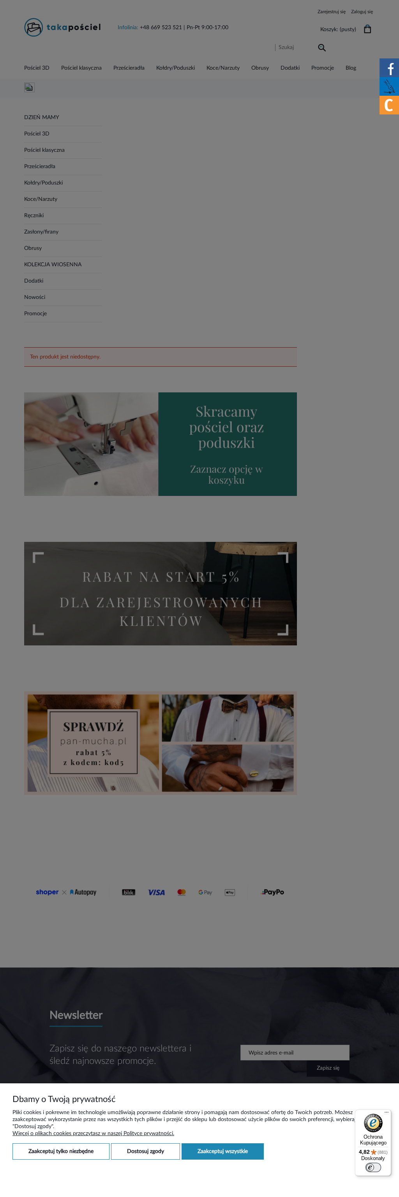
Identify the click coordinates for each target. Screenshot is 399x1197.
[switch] (373, 1167)
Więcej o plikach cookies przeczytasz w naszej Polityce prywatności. (93, 1133)
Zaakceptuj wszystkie (223, 1151)
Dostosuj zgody (145, 1151)
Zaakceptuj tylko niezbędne (61, 1151)
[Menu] (386, 1114)
